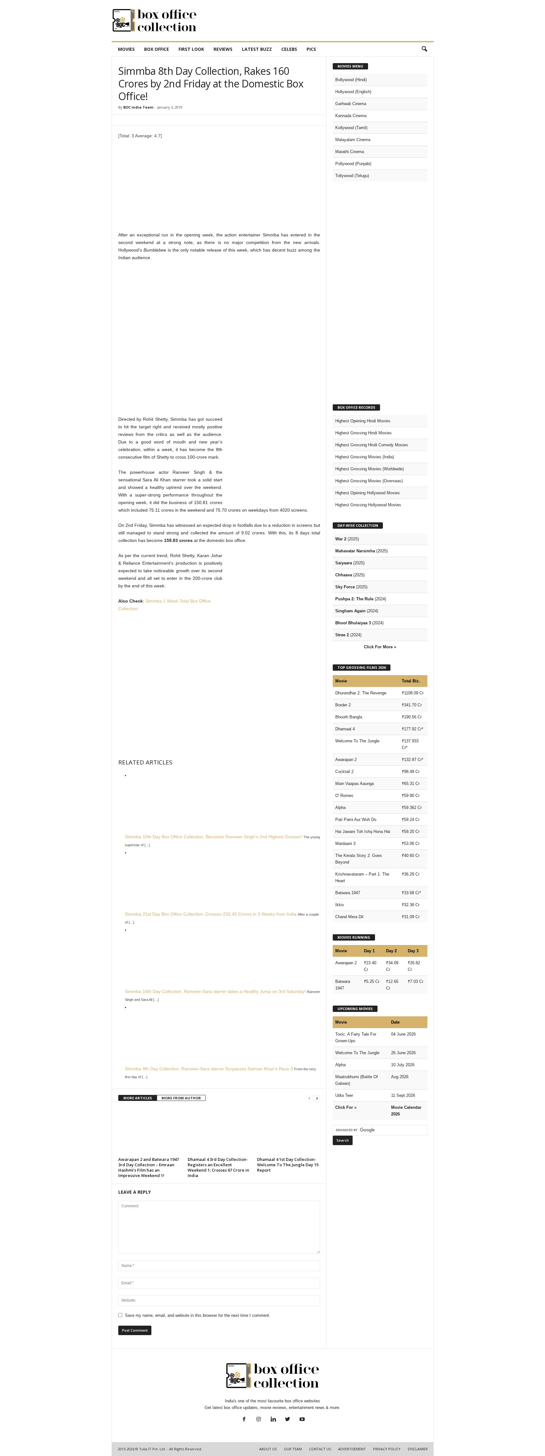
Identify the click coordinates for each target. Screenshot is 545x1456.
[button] (424, 49)
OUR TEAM (293, 1449)
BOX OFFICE (156, 49)
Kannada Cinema (350, 115)
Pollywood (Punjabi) (353, 163)
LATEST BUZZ (257, 49)
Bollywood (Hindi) (351, 79)
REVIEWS (223, 49)
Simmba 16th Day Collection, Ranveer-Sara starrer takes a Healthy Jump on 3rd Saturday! (215, 991)
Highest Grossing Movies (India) (364, 457)
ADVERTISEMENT (352, 1449)
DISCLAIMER (418, 1449)
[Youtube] (301, 1419)
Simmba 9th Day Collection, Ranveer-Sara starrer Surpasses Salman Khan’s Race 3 (209, 1068)
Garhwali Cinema (350, 103)
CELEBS (289, 49)
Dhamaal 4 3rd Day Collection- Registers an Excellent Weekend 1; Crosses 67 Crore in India (218, 1167)
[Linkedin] (273, 1419)
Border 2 (343, 705)
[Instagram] (258, 1419)
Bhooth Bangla (348, 717)
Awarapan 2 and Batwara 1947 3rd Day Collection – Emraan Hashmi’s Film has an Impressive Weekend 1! (148, 1167)
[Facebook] (244, 1419)
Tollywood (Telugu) (352, 175)
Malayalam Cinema (352, 139)
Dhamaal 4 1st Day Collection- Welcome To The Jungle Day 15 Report (288, 1164)
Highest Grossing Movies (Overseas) (369, 480)
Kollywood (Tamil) (351, 127)
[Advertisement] (319, 20)
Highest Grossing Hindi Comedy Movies (371, 445)
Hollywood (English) (353, 91)
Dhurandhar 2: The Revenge (360, 693)
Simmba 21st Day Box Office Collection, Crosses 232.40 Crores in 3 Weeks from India (210, 914)
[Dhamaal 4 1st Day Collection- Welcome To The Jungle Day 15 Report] (288, 1131)
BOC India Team (138, 107)
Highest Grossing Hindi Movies (363, 433)
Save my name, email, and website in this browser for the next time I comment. (197, 1315)
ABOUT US (268, 1449)
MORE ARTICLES (137, 1098)
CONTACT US (320, 1449)
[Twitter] (287, 1419)
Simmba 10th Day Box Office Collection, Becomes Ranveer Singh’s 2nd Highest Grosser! (213, 836)
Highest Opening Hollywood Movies (367, 492)
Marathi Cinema (349, 151)
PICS (311, 49)
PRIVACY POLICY (387, 1449)
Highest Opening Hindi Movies (362, 421)
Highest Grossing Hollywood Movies (368, 504)
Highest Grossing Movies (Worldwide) (369, 469)
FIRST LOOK (191, 49)
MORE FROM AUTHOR (181, 1098)
